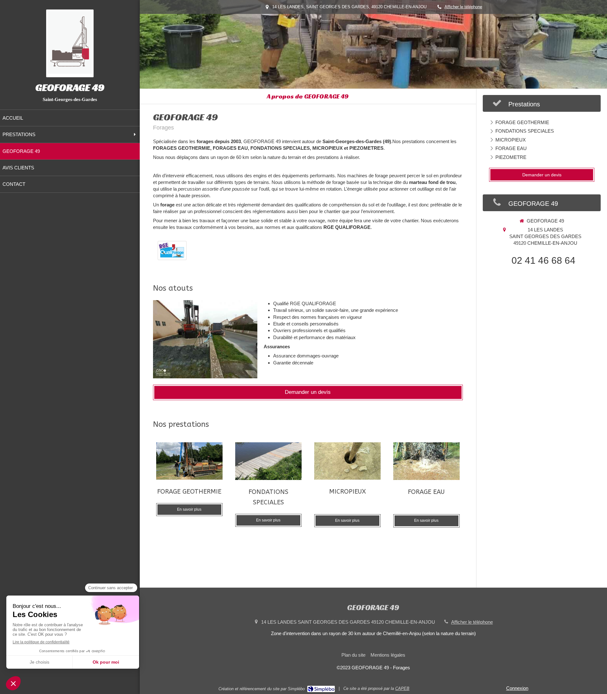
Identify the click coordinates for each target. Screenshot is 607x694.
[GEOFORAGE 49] (70, 72)
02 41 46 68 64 (543, 260)
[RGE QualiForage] (172, 250)
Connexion (517, 688)
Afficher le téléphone (463, 6)
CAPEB (402, 688)
